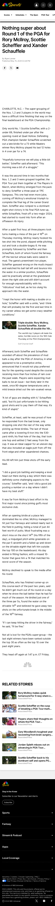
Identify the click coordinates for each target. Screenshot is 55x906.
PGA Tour (45, 15)
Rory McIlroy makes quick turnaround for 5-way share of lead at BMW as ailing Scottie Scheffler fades (34, 694)
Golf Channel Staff (25, 344)
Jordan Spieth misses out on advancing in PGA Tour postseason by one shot (34, 746)
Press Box (22, 879)
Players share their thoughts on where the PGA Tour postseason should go (35, 720)
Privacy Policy (43, 879)
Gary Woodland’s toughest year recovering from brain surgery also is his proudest (35, 733)
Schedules (20, 15)
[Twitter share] (11, 68)
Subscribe (8, 802)
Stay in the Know (9, 791)
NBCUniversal (17, 885)
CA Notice (27, 881)
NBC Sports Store (9, 879)
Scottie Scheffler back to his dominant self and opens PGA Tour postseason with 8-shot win (34, 759)
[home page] (11, 5)
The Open (34, 15)
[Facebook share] (4, 68)
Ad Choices (32, 879)
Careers (14, 877)
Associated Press (25, 698)
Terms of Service (39, 881)
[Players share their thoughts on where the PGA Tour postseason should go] (9, 721)
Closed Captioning (26, 877)
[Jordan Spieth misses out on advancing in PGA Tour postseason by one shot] (9, 747)
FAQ (36, 877)
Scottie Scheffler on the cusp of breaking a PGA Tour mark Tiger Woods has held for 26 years (34, 707)
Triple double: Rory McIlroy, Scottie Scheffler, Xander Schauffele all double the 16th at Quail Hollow (34, 325)
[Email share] (17, 68)
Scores (7, 15)
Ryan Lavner (10, 58)
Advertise (6, 877)
